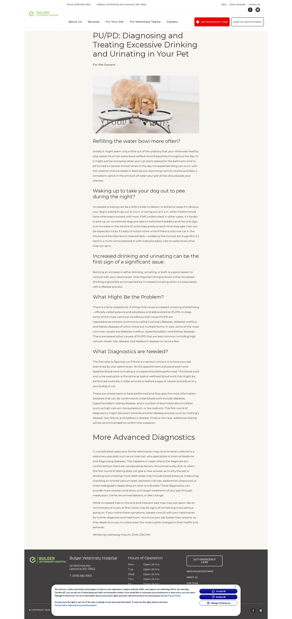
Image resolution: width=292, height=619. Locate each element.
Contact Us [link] (254, 4)
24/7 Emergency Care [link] (214, 22)
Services (93, 21)
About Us (75, 21)
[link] (44, 14)
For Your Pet (115, 21)
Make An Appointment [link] (247, 22)
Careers (172, 21)
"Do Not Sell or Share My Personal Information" (76, 605)
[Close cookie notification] (235, 587)
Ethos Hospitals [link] (237, 4)
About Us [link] (192, 577)
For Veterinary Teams (145, 21)
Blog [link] (224, 4)
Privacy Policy (174, 595)
